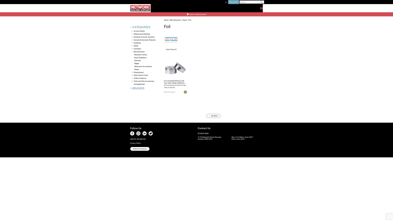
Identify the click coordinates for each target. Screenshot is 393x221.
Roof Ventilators (140, 58)
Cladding (137, 43)
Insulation (137, 49)
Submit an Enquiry (140, 149)
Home (166, 20)
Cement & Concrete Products (145, 40)
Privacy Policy (135, 143)
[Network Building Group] (261, 8)
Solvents (137, 60)
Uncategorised (139, 84)
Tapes (184, 20)
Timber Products (140, 78)
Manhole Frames (140, 55)
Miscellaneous (175, 20)
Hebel (136, 46)
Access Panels (139, 31)
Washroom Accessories (143, 66)
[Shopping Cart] (226, 2)
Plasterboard (139, 72)
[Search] (261, 2)
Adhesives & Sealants (142, 34)
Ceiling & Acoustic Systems (144, 37)
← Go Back (213, 116)
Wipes (136, 69)
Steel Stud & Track (141, 75)
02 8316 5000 (203, 133)
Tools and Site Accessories (144, 81)
